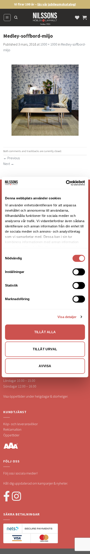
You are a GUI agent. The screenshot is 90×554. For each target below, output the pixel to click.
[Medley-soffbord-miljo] (45, 99)
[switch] (79, 271)
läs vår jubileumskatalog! (56, 4)
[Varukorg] (84, 17)
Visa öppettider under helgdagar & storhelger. (35, 396)
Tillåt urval (45, 349)
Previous (11, 158)
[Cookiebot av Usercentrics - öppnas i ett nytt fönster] (66, 183)
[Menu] (7, 17)
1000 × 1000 (48, 44)
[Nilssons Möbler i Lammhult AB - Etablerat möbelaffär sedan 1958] (45, 19)
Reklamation (12, 429)
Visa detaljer (66, 317)
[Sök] (15, 17)
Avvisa (45, 366)
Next (8, 163)
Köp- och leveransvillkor (20, 424)
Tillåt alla (45, 332)
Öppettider (11, 435)
